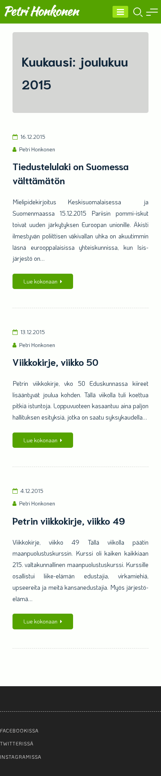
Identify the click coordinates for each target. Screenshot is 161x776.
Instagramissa (20, 757)
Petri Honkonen (40, 11)
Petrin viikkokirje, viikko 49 (69, 520)
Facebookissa (19, 730)
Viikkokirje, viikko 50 (55, 361)
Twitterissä (17, 743)
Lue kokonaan (40, 281)
